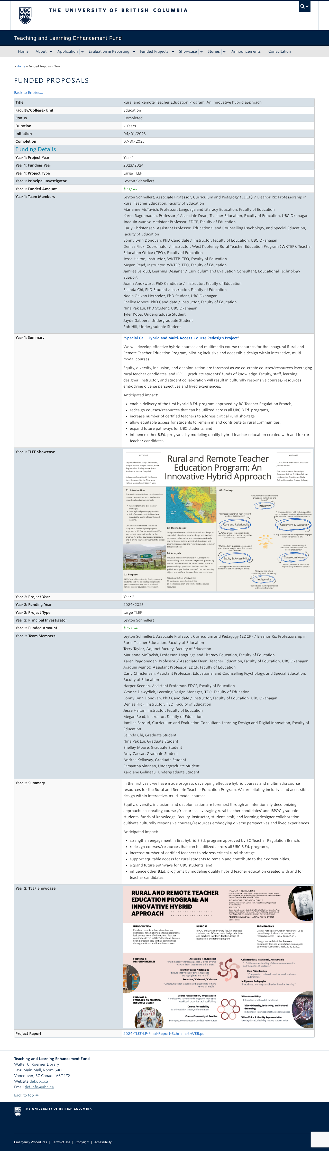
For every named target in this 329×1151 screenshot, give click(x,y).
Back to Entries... (28, 92)
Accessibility (103, 1142)
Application (67, 51)
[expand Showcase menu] (201, 51)
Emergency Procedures (30, 1142)
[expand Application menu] (82, 51)
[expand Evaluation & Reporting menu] (134, 51)
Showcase (188, 51)
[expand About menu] (51, 51)
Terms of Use (61, 1142)
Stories (214, 51)
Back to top (24, 1095)
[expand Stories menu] (224, 51)
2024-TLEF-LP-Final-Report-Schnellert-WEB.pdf (164, 1033)
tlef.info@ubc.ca (39, 1087)
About (41, 51)
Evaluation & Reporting (109, 51)
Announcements (246, 51)
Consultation (279, 51)
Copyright (82, 1142)
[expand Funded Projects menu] (173, 51)
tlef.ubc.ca (39, 1081)
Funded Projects (154, 51)
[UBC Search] (304, 6)
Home (23, 51)
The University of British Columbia (25, 15)
